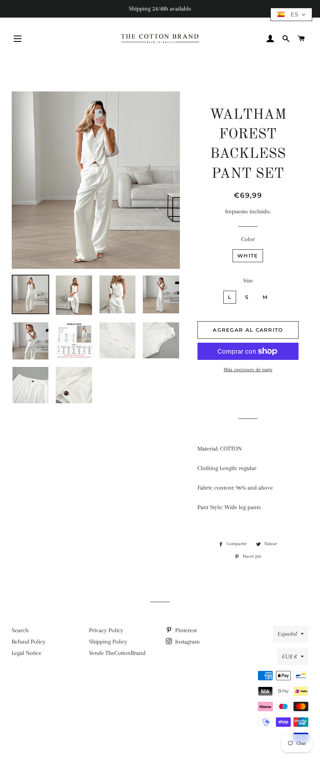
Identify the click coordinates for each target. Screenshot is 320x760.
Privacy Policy (106, 630)
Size (248, 280)
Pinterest (185, 630)
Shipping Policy (108, 641)
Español (287, 633)
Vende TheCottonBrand (117, 652)
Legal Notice (26, 652)
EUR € (289, 656)
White (247, 255)
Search (20, 630)
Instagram (187, 641)
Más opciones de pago (248, 369)
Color (248, 239)
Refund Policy (29, 641)
